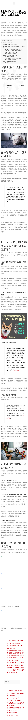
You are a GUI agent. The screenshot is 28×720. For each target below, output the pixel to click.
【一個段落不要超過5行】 (12, 52)
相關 (7, 62)
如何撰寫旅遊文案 (12, 712)
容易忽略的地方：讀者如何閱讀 (10, 44)
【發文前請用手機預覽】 (12, 53)
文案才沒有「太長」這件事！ (9, 42)
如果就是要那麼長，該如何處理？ (10, 55)
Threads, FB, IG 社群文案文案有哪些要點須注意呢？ (14, 47)
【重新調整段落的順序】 (12, 59)
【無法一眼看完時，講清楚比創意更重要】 (15, 50)
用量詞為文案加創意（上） (14, 715)
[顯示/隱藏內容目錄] (24, 40)
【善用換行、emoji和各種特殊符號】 (14, 58)
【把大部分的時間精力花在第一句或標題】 (15, 49)
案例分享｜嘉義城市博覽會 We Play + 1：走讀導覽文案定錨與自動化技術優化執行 (15, 670)
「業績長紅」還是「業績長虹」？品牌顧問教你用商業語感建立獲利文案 (15, 693)
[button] (14, 3)
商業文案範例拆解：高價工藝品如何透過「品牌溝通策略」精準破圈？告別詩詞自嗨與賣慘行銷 (15, 653)
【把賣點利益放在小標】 (11, 56)
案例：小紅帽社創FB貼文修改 (9, 61)
